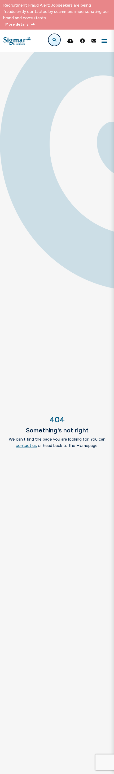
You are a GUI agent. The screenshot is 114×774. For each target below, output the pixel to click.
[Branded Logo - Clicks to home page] (17, 41)
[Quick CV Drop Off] (70, 41)
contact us (26, 445)
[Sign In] (82, 41)
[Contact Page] (93, 41)
